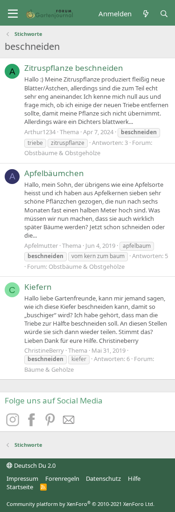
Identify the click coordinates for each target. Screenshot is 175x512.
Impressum (22, 478)
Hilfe (134, 478)
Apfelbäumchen (54, 173)
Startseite (20, 487)
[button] (13, 14)
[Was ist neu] (145, 13)
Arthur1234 (40, 132)
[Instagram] (14, 423)
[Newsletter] (69, 423)
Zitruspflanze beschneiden (73, 67)
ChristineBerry (44, 350)
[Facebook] (32, 423)
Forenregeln (62, 478)
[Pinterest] (51, 423)
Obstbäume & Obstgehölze (62, 153)
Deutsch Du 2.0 (34, 465)
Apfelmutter (41, 245)
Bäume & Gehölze (49, 369)
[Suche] (164, 13)
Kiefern (38, 286)
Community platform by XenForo (80, 503)
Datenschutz (103, 478)
